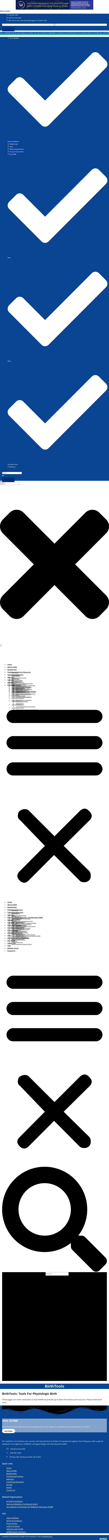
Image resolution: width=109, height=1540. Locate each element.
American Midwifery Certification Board (22, 1504)
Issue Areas (15, 924)
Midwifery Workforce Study (18, 695)
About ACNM (15, 672)
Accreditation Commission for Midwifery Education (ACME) (29, 1507)
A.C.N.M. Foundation (14, 1501)
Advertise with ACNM (14, 1529)
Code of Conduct (13, 1526)
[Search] (3, 475)
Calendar (14, 685)
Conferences (15, 688)
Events (9, 1487)
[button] (54, 793)
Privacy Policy (11, 1523)
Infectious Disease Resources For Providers (27, 710)
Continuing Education (17, 680)
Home (8, 1468)
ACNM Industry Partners (16, 1532)
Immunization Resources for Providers (25, 706)
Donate (9, 1485)
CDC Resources (20, 703)
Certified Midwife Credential (19, 936)
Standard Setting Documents (19, 678)
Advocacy (14, 683)
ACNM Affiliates (16, 675)
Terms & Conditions (14, 1521)
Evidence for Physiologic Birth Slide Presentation (28, 713)
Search (43, 1274)
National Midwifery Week (18, 692)
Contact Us (11, 951)
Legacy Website (12, 1518)
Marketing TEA (47, 1536)
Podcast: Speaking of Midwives (24, 700)
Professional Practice (14, 1476)
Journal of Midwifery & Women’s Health (22, 944)
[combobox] (12, 473)
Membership (15, 913)
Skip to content (5, 11)
